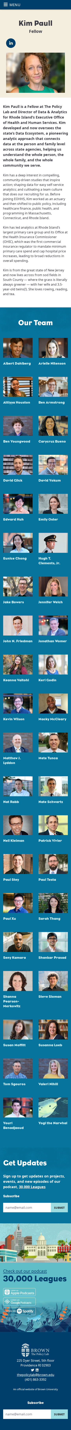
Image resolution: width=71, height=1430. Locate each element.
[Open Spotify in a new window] (19, 1311)
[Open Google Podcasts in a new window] (19, 1302)
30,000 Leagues (32, 1186)
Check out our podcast (25, 1271)
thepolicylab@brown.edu (35, 1375)
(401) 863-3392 (35, 1379)
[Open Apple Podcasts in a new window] (19, 1292)
